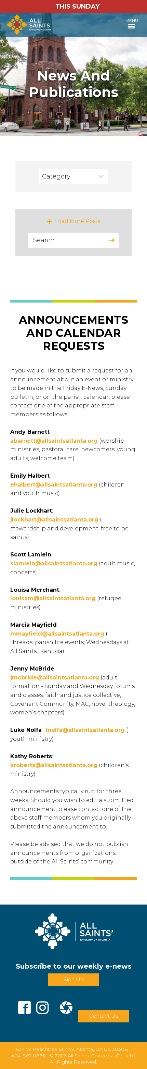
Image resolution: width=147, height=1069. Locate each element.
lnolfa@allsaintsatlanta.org (85, 730)
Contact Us (103, 1015)
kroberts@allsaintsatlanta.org (53, 765)
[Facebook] (24, 1005)
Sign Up (74, 979)
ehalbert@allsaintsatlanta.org (53, 484)
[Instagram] (42, 1005)
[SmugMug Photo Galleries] (66, 1005)
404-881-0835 (28, 1056)
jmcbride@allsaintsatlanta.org (54, 677)
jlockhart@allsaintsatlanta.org (54, 519)
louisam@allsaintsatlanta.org (53, 598)
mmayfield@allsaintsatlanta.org (57, 633)
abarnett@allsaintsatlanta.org (54, 441)
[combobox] (73, 176)
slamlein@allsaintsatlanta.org (53, 563)
